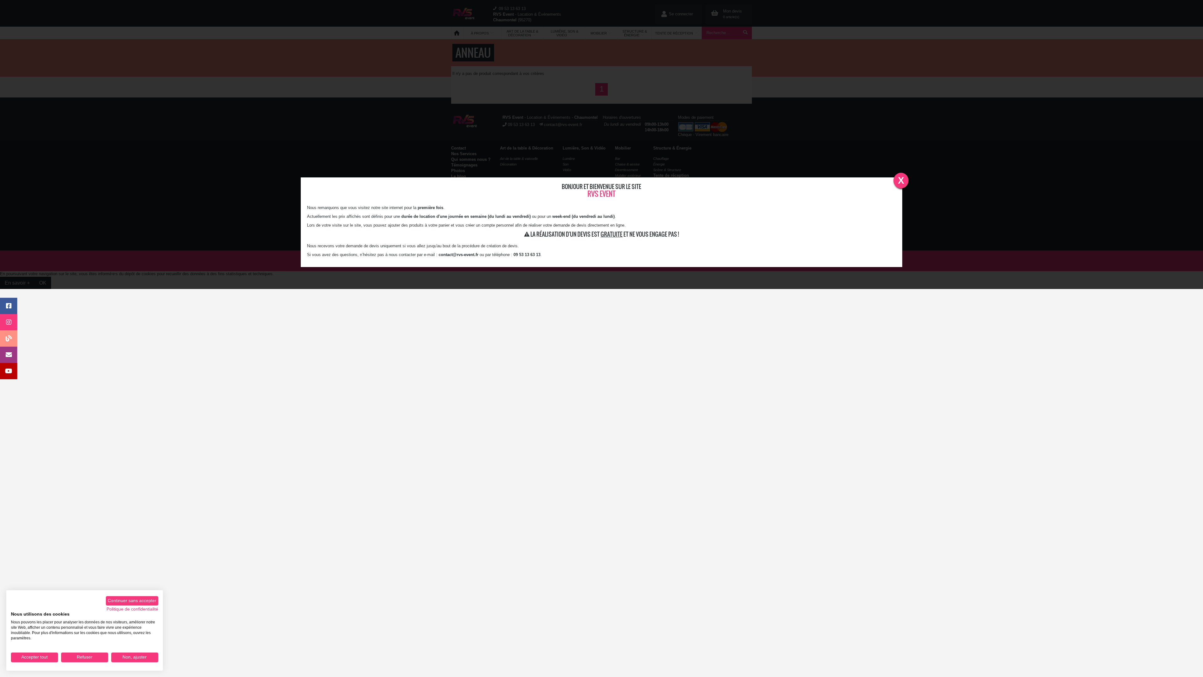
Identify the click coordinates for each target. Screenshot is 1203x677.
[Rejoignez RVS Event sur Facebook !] (8, 306)
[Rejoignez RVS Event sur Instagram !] (8, 322)
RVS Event (601, 194)
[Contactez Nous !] (8, 355)
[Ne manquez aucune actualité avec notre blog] (8, 338)
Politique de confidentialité (132, 609)
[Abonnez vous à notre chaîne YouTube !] (8, 371)
